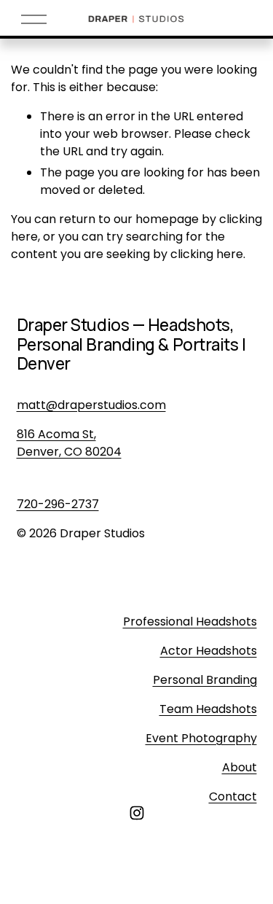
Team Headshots (208, 709)
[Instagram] (137, 813)
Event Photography (201, 738)
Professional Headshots (190, 621)
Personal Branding (205, 679)
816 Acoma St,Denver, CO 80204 (69, 443)
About (239, 767)
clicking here (206, 254)
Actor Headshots (208, 650)
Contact (233, 796)
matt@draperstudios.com (91, 405)
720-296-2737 (58, 504)
